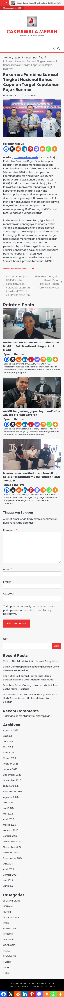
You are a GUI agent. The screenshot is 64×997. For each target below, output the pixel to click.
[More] (54, 149)
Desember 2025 (12, 774)
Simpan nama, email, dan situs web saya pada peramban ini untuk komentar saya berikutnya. (29, 610)
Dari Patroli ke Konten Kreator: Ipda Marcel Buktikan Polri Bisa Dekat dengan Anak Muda (31, 346)
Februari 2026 (10, 763)
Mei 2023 (8, 880)
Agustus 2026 (10, 730)
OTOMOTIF (33, 268)
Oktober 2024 (11, 852)
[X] (12, 149)
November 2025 (12, 780)
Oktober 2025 (11, 786)
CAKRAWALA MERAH (32, 31)
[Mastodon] (36, 149)
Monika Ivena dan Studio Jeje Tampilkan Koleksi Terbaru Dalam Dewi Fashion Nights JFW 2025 (31, 476)
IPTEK (6, 922)
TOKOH (7, 972)
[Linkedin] (24, 149)
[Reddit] (18, 149)
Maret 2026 (9, 758)
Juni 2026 (8, 741)
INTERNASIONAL (11, 917)
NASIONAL (22, 268)
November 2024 (12, 847)
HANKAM (8, 906)
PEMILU (6, 950)
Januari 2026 (10, 769)
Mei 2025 (8, 813)
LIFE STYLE (8, 934)
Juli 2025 (8, 802)
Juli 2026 (8, 736)
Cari (5, 639)
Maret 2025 (9, 824)
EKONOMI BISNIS (10, 268)
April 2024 (8, 869)
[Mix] (42, 149)
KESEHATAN (9, 928)
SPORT (7, 967)
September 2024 (13, 858)
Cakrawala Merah (26, 157)
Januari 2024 (10, 874)
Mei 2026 (8, 747)
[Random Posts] (54, 48)
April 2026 (8, 752)
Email (7, 582)
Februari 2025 (10, 830)
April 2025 (8, 819)
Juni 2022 (8, 885)
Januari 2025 (10, 835)
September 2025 (13, 791)
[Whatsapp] (48, 149)
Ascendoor (23, 986)
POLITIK (7, 961)
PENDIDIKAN (9, 956)
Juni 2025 (8, 808)
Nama (7, 569)
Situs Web (9, 594)
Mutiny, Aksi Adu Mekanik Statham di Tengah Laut (31, 661)
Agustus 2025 (11, 797)
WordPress (49, 986)
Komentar (10, 530)
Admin (32, 95)
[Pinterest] (30, 149)
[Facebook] (6, 149)
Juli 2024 (8, 863)
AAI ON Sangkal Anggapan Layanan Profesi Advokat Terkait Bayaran (31, 413)
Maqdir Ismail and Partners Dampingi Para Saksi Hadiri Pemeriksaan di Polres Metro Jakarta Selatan (30, 698)
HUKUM (7, 911)
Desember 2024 (12, 841)
